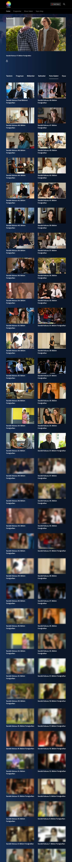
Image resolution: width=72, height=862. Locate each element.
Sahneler (42, 76)
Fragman (20, 76)
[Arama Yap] (64, 4)
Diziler (8, 11)
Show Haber (28, 11)
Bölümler (31, 76)
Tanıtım (9, 76)
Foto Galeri (53, 76)
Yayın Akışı (39, 11)
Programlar (17, 11)
